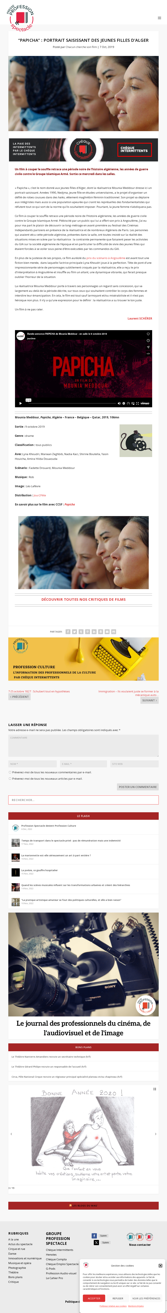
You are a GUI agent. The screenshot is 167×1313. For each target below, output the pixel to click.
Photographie (17, 1268)
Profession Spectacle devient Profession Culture (48, 825)
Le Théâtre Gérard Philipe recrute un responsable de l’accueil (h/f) (49, 1066)
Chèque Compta (56, 1259)
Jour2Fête (40, 495)
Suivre (103, 1235)
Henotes (51, 1254)
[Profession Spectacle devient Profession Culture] (16, 828)
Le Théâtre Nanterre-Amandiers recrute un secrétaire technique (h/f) (51, 1056)
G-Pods (50, 1268)
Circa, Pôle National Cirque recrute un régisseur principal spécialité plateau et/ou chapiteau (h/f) (67, 1076)
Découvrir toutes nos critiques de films (83, 599)
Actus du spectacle (20, 1244)
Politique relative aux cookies (113, 1306)
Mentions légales (136, 1306)
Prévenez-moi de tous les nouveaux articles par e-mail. (47, 778)
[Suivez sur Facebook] (94, 1235)
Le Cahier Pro (54, 1278)
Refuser (118, 1298)
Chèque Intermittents (59, 1250)
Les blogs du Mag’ (85, 1205)
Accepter (94, 1298)
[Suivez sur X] (96, 1242)
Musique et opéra (19, 1263)
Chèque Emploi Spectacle (62, 1264)
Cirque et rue (16, 1249)
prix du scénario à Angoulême (105, 258)
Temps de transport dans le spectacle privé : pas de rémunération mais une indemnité (71, 840)
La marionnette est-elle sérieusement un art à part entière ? (56, 855)
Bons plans (83, 1047)
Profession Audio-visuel (61, 1273)
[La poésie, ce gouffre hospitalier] (16, 872)
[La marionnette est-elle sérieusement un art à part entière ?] (16, 858)
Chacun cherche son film (81, 47)
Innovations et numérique (25, 1258)
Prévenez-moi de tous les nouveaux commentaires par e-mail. (52, 772)
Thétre (13, 1272)
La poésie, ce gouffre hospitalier (39, 870)
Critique (13, 1282)
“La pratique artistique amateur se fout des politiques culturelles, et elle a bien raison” (71, 899)
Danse (12, 1253)
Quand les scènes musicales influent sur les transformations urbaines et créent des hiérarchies (75, 885)
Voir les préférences (146, 1298)
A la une (13, 1239)
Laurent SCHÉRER (140, 318)
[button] (160, 1265)
